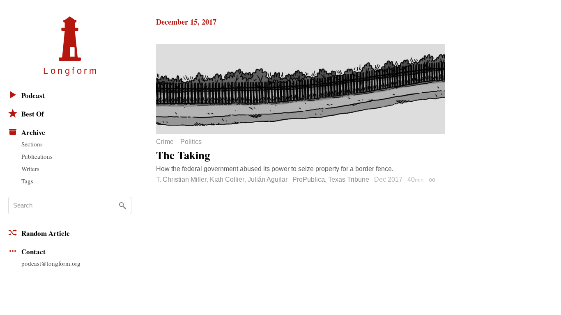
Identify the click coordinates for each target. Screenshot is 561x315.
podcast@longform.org (50, 263)
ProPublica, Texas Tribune (330, 179)
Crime (165, 142)
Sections (32, 144)
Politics (191, 142)
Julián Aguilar (267, 179)
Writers (30, 168)
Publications (37, 156)
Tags (27, 181)
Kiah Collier (227, 179)
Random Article (45, 233)
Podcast (33, 95)
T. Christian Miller (181, 179)
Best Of (32, 114)
